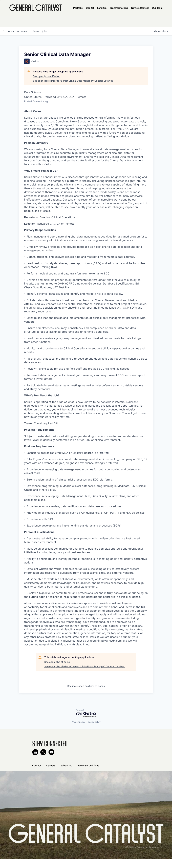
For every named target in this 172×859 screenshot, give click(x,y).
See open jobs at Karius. (46, 76)
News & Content (140, 7)
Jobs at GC (66, 765)
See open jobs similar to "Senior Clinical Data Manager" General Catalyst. (73, 80)
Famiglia (101, 7)
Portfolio (78, 7)
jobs (39, 31)
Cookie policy (94, 722)
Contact (36, 765)
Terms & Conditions (88, 765)
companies (15, 31)
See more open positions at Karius (86, 686)
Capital (90, 7)
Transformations (119, 7)
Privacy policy (78, 722)
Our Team (157, 7)
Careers (50, 765)
